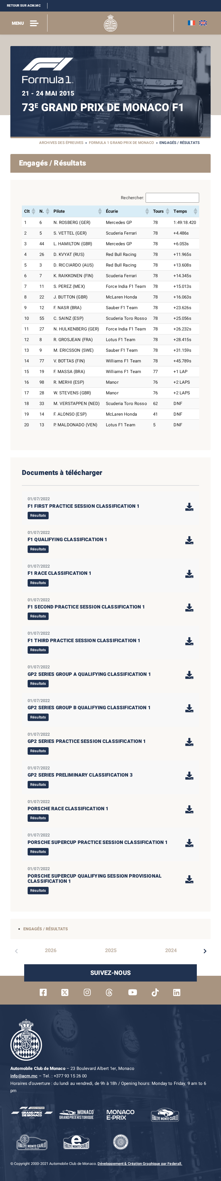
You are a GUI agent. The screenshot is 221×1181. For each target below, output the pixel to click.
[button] (33, 211)
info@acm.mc (24, 1076)
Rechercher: (132, 198)
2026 (50, 950)
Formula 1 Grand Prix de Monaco (121, 142)
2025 (111, 950)
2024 (171, 950)
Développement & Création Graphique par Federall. (140, 1163)
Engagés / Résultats (45, 929)
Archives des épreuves (61, 142)
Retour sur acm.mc (24, 5)
